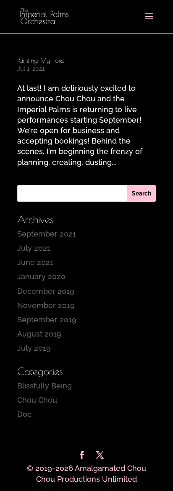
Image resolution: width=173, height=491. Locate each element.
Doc (24, 414)
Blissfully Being (44, 385)
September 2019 (46, 319)
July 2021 (33, 248)
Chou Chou (37, 400)
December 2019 (45, 291)
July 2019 (34, 348)
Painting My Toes (41, 60)
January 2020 (41, 276)
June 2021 (35, 262)
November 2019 (46, 305)
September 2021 (46, 233)
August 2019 (39, 333)
